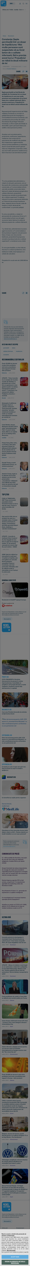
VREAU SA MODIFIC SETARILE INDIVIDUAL (15, 1262)
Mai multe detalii (11, 1250)
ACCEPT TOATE (15, 1257)
